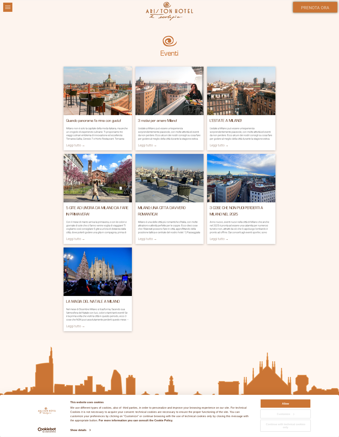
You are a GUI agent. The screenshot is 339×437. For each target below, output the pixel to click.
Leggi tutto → (75, 145)
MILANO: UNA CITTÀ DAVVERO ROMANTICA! (161, 211)
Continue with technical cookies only (285, 426)
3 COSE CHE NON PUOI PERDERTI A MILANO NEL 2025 (236, 211)
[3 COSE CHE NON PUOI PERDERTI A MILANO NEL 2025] (241, 178)
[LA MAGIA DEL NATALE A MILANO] (98, 271)
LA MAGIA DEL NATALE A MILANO (93, 302)
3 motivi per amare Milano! (157, 121)
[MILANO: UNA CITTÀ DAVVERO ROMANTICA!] (169, 178)
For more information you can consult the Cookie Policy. (136, 420)
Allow (285, 403)
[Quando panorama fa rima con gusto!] (98, 91)
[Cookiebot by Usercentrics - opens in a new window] (46, 430)
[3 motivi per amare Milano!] (169, 91)
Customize (283, 413)
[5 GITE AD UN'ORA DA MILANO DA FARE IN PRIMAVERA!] (98, 178)
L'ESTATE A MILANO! (226, 121)
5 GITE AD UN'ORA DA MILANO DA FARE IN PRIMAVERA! (97, 211)
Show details (78, 430)
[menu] (7, 7)
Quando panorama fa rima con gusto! (93, 121)
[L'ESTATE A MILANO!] (241, 91)
